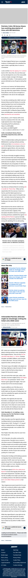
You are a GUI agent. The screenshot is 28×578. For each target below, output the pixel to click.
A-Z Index (3, 565)
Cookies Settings (17, 565)
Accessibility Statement (19, 562)
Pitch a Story (4, 557)
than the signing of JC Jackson (18, 71)
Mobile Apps (4, 555)
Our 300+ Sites (17, 552)
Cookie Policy (16, 560)
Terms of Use (4, 560)
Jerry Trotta (6, 32)
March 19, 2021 (20, 130)
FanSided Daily (17, 555)
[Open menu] (2, 2)
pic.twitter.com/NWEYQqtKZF (9, 128)
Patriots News (8, 306)
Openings (15, 550)
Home (2, 306)
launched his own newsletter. (12, 114)
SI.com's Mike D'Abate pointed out (12, 479)
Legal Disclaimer (5, 562)
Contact (3, 552)
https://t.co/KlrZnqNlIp (7, 126)
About (2, 550)
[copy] (10, 35)
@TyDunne (16, 124)
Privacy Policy (17, 557)
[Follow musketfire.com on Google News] (25, 259)
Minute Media (8, 568)
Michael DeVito (6, 327)
